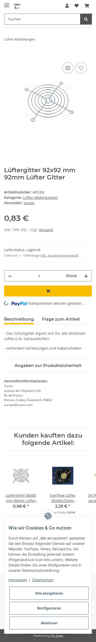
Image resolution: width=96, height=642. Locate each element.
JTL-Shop (57, 635)
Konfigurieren (49, 608)
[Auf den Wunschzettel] (81, 68)
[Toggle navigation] (6, 3)
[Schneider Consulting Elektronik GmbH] (17, 6)
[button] (67, 6)
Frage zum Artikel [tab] (61, 319)
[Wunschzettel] (76, 6)
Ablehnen (49, 623)
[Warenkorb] (87, 6)
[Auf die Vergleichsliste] (67, 68)
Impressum (17, 580)
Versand (46, 229)
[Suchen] (86, 19)
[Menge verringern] (10, 276)
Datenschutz (43, 580)
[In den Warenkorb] (8, 55)
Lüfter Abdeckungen (40, 197)
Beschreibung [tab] (19, 319)
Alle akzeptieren (49, 593)
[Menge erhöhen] (86, 276)
